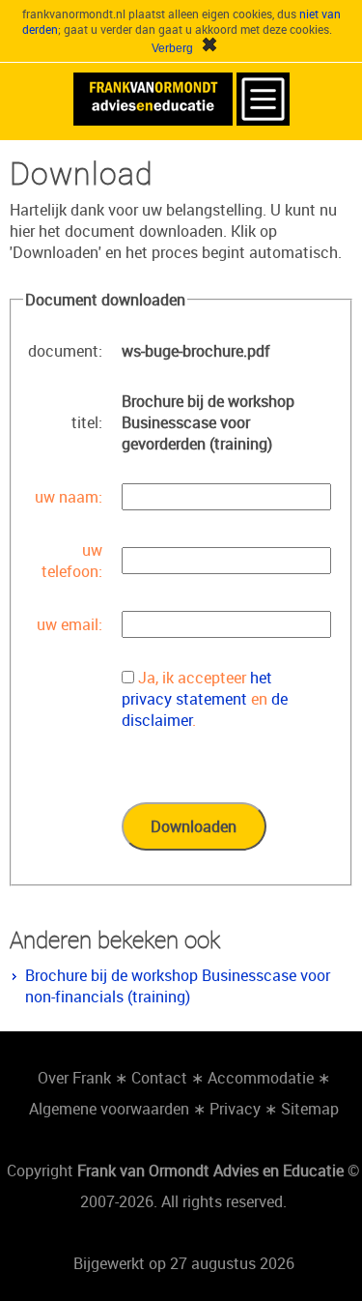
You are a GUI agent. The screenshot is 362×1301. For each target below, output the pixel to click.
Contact (159, 1077)
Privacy (235, 1108)
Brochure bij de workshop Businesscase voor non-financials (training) (177, 986)
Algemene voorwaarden (109, 1108)
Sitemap (310, 1108)
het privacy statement (197, 688)
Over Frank (74, 1077)
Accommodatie (261, 1077)
